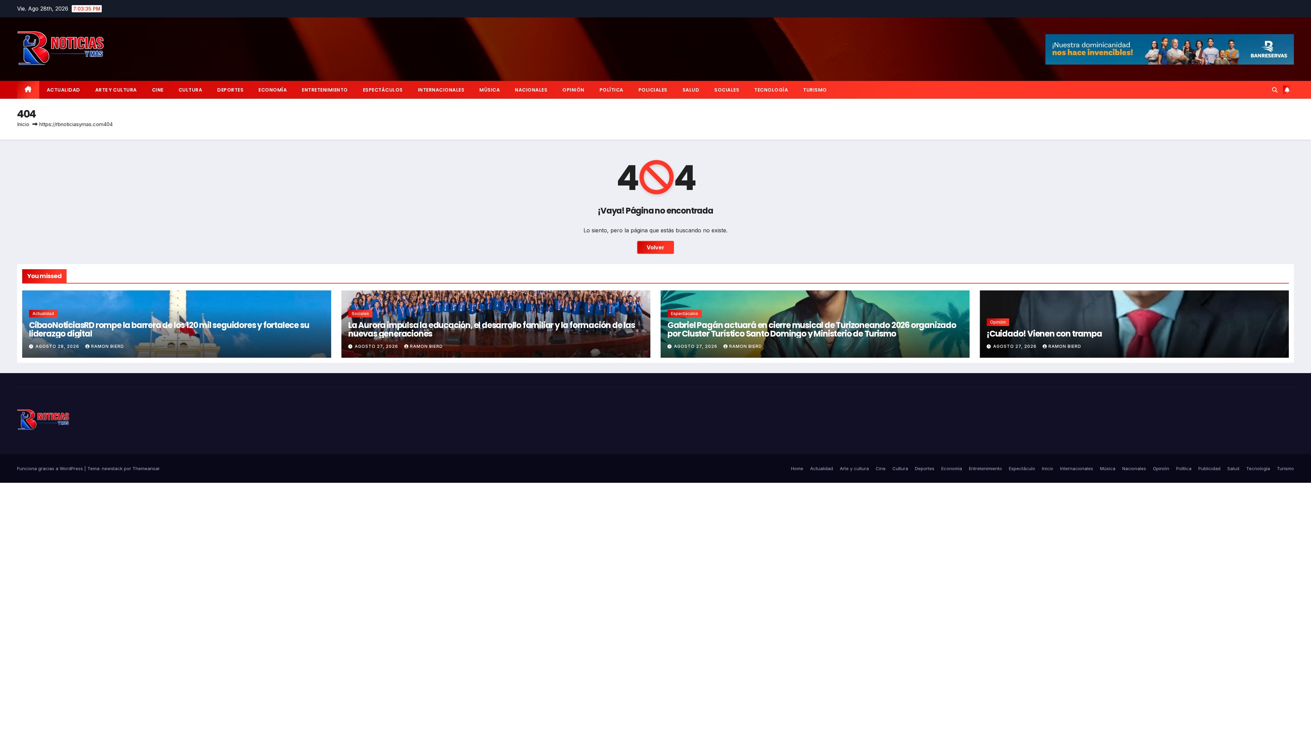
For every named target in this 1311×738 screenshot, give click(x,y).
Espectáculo (1022, 468)
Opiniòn (998, 322)
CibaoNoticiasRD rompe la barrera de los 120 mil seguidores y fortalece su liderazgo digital (169, 329)
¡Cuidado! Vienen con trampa (1044, 333)
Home (797, 468)
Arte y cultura (116, 89)
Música (489, 89)
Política (611, 89)
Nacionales (531, 89)
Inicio (23, 124)
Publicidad (1209, 468)
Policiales (652, 89)
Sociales (726, 89)
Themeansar (145, 468)
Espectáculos (383, 89)
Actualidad (63, 89)
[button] (1275, 89)
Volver (655, 247)
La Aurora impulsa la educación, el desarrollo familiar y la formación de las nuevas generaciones (491, 329)
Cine (158, 89)
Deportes (230, 89)
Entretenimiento (325, 89)
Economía (272, 89)
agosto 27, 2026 (377, 346)
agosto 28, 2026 (58, 346)
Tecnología (771, 89)
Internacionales (441, 89)
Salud (691, 89)
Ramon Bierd (107, 346)
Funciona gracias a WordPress (50, 468)
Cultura (190, 89)
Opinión (573, 89)
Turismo (815, 89)
